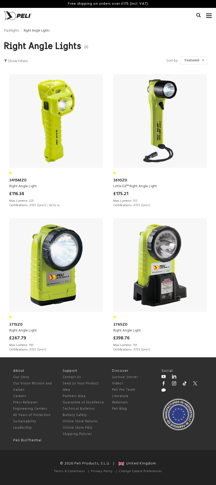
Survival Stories (125, 377)
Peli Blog (119, 409)
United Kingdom (140, 464)
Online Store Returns (80, 421)
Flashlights (11, 30)
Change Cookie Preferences (140, 471)
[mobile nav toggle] (209, 14)
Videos (117, 383)
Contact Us (72, 377)
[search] (198, 16)
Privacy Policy (102, 471)
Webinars (120, 402)
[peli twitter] (195, 384)
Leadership (22, 427)
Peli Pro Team (123, 390)
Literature (120, 396)
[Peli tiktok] (185, 384)
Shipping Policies (77, 434)
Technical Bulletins (79, 409)
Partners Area (74, 396)
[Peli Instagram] (174, 384)
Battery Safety (75, 415)
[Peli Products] (163, 384)
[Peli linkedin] (174, 377)
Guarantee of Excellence (83, 402)
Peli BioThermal (27, 440)
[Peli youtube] (163, 377)
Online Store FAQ (77, 427)
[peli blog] (163, 391)
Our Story (21, 377)
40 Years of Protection (32, 415)
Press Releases (25, 402)
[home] (18, 15)
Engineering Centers (30, 409)
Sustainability (24, 421)
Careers (19, 396)
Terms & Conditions (69, 471)
